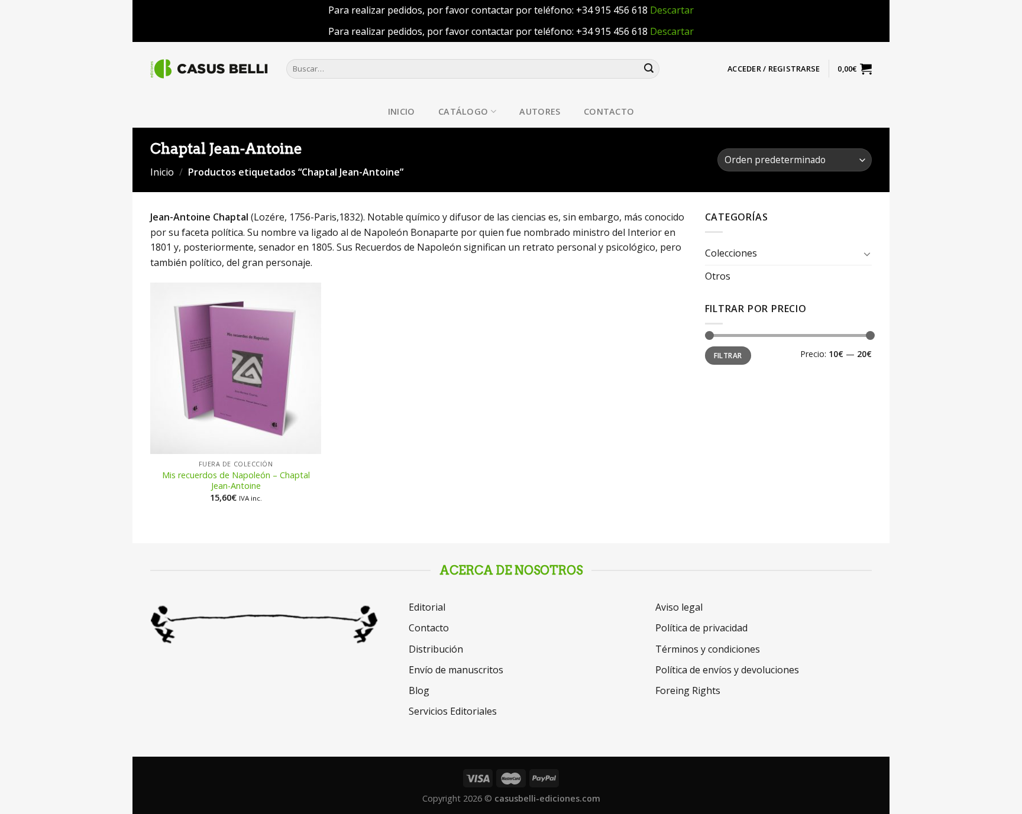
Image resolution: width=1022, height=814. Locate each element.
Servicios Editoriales (453, 711)
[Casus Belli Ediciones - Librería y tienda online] (209, 68)
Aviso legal (679, 607)
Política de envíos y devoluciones (727, 669)
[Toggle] (867, 254)
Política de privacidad (701, 627)
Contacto (609, 111)
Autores (539, 111)
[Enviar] (649, 69)
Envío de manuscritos (456, 669)
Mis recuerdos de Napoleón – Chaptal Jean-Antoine (236, 481)
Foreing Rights (687, 690)
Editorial (427, 607)
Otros (717, 276)
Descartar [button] (672, 10)
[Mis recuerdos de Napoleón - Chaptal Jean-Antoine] (236, 368)
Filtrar (728, 355)
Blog (419, 690)
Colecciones (731, 253)
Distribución (436, 649)
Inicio (401, 111)
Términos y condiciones (707, 649)
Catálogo (463, 111)
